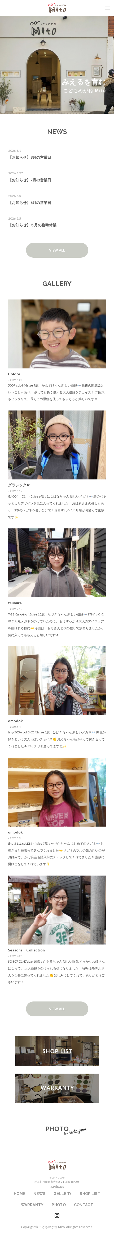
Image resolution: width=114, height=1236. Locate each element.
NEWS (39, 1194)
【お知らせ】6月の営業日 (29, 202)
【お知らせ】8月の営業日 (29, 157)
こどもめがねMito (57, 8)
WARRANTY (57, 1088)
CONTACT (83, 1205)
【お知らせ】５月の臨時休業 (32, 225)
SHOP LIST (57, 1051)
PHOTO (58, 1205)
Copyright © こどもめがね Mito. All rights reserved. (57, 1227)
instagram (57, 1215)
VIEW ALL (57, 250)
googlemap (57, 1186)
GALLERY (63, 1194)
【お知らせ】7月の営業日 (29, 180)
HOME (19, 1194)
